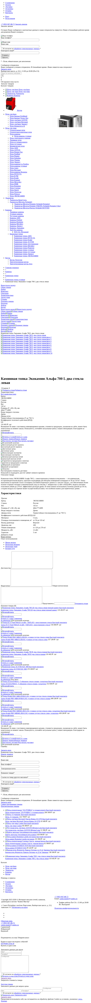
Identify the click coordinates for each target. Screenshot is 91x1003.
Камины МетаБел (16, 224)
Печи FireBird (15, 154)
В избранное (5, 620)
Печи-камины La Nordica (19, 164)
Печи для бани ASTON (18, 120)
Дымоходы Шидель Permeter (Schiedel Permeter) (32, 204)
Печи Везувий (15, 170)
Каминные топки (16, 234)
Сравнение (18, 618)
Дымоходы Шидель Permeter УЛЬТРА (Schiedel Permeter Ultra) (37, 206)
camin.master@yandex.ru (68, 899)
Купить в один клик (26, 976)
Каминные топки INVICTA (24, 238)
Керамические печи (17, 146)
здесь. (80, 999)
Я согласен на (22, 49)
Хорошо (4, 1001)
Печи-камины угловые (22, 136)
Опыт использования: (9, 539)
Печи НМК (14, 184)
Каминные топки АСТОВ (24, 242)
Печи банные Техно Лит (19, 118)
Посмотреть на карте (20, 907)
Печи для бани (24, 89)
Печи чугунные (16, 144)
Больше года (10, 548)
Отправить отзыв (81, 603)
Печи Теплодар (15, 192)
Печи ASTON (15, 150)
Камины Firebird (16, 220)
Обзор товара (6, 311)
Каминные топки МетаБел (24, 246)
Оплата (8, 5)
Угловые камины (16, 214)
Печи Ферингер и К (17, 126)
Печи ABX (14, 148)
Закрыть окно (6, 69)
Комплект (4, 315)
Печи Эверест (15, 162)
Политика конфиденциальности (66, 908)
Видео (3, 331)
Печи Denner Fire (16, 152)
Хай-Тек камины (16, 230)
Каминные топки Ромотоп (24, 248)
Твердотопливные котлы (19, 262)
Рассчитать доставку (26, 441)
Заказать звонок (21, 24)
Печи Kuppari (15, 180)
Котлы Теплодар (16, 260)
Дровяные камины (17, 212)
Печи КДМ (14, 176)
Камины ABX (15, 218)
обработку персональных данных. (27, 49)
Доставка (8, 7)
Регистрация (10, 18)
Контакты (9, 13)
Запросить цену (21, 995)
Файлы (3, 329)
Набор (3, 313)
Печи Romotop (15, 186)
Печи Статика (15, 188)
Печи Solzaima (15, 158)
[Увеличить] (23, 335)
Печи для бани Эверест (18, 124)
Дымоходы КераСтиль (18, 200)
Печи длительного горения (20, 138)
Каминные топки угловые (24, 250)
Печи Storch (14, 190)
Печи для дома (24, 91)
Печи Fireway (15, 194)
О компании (10, 3)
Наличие (4, 327)
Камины (17, 95)
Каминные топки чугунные (24, 252)
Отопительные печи (17, 130)
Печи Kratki (14, 178)
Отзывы (8, 11)
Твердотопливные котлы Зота (21, 264)
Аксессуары (5, 321)
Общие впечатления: (60, 586)
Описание (5, 317)
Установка (9, 9)
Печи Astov (14, 168)
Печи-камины (15, 134)
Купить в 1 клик (21, 437)
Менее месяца (10, 542)
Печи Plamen (14, 156)
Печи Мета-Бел (15, 182)
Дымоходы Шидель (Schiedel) (21, 202)
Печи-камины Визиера (18, 172)
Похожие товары (7, 325)
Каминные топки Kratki (23, 240)
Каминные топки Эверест (24, 254)
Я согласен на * (22, 974)
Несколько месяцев (12, 544)
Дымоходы (20, 93)
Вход (7, 16)
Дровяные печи (16, 140)
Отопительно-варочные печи (21, 132)
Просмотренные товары (10, 806)
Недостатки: (5, 586)
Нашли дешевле (21, 439)
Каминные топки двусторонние (26, 244)
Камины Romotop (16, 222)
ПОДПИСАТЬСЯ (7, 944)
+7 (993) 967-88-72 (8, 24)
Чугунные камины (17, 216)
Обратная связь (6, 921)
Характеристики (7, 319)
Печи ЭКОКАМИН (17, 196)
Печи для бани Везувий (19, 122)
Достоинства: (6, 568)
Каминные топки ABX (23, 236)
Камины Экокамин (17, 228)
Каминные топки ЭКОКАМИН (26, 256)
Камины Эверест (16, 226)
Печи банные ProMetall (18, 116)
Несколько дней (11, 546)
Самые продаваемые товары (11, 804)
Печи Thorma (15, 160)
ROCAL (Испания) (21, 232)
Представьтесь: (48, 603)
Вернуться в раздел (8, 309)
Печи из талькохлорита (18, 142)
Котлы (19, 110)
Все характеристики (8, 394)
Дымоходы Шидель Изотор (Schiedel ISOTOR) (31, 208)
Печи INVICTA (16, 174)
